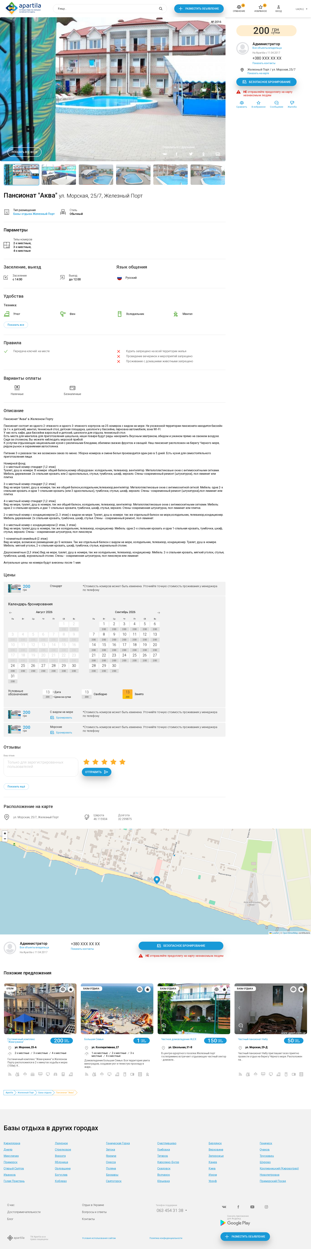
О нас (11, 1205)
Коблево (61, 1181)
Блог (10, 1219)
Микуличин (11, 1156)
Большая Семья (93, 1039)
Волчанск (163, 1174)
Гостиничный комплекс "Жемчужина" (21, 1040)
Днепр (8, 1149)
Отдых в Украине (93, 1205)
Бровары (112, 1174)
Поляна (111, 1168)
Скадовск (163, 1168)
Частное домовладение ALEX (178, 1039)
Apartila (9, 1092)
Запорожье (216, 1156)
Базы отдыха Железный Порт (34, 214)
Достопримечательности (23, 1212)
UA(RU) (300, 9)
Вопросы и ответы (94, 1212)
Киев (212, 1168)
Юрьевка (163, 1181)
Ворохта (60, 1156)
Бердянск (215, 1143)
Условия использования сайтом (99, 1238)
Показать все (16, 324)
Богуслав (61, 1174)
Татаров (162, 1156)
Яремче (111, 1156)
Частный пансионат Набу (253, 1039)
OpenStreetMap (290, 932)
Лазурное (61, 1143)
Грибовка (163, 1149)
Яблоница (61, 1162)
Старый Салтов (14, 1168)
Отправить (93, 772)
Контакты (88, 1219)
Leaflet (275, 932)
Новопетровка (269, 1174)
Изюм (213, 1174)
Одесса (111, 1162)
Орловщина (63, 1168)
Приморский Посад (273, 1181)
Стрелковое (63, 1149)
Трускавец (267, 1156)
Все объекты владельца (267, 47)
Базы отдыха (44, 1092)
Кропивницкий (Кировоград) (279, 1168)
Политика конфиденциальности (166, 1238)
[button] (157, 880)
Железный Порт (26, 1092)
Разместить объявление (202, 8)
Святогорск (113, 1181)
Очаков (265, 1149)
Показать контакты (264, 63)
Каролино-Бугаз (168, 1162)
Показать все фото (24, 152)
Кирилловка (12, 1143)
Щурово (265, 1162)
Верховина (216, 1149)
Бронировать (64, 717)
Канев (213, 1162)
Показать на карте (258, 73)
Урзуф (213, 1181)
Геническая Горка (118, 1143)
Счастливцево (166, 1143)
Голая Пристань (14, 1181)
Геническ (266, 1143)
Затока (110, 1149)
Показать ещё (16, 786)
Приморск (10, 1162)
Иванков (10, 1174)
